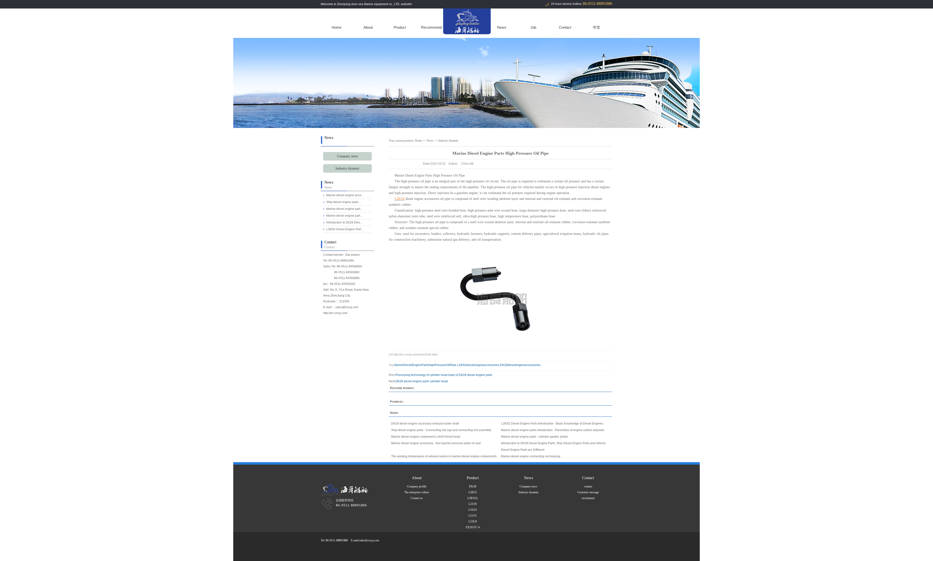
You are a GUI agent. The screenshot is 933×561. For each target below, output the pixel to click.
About (368, 27)
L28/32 (472, 492)
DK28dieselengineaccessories (520, 365)
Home (336, 27)
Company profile (416, 486)
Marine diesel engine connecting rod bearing (530, 456)
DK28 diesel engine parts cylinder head (422, 381)
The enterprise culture (416, 492)
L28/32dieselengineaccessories (478, 365)
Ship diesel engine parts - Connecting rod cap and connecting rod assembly (441, 430)
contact (588, 486)
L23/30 (472, 504)
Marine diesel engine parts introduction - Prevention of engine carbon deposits (552, 430)
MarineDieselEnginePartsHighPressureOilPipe (425, 365)
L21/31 (472, 515)
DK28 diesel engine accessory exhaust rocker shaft (425, 423)
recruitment (588, 498)
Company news (347, 156)
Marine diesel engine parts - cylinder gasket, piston (534, 436)
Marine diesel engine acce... (344, 195)
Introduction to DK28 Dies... (344, 222)
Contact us (417, 498)
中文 (596, 27)
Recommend (431, 27)
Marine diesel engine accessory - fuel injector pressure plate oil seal (436, 443)
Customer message (588, 492)
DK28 (472, 486)
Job (533, 27)
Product (400, 27)
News (501, 27)
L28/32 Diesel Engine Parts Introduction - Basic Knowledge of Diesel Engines (552, 423)
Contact (565, 27)
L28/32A (472, 498)
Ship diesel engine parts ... (343, 202)
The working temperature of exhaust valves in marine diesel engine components (444, 456)
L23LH (472, 521)
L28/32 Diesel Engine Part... (344, 229)
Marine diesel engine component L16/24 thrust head (425, 436)
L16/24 (472, 509)
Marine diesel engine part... (344, 209)
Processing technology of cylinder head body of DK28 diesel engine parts (444, 375)
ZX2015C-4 (473, 527)
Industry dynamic (348, 168)
